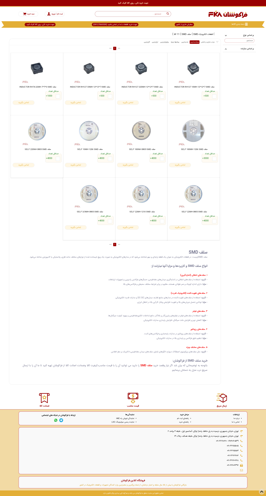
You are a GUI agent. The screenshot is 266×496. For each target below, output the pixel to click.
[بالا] (262, 492)
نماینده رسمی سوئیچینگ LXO (123, 422)
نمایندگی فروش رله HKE (125, 418)
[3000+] (214, 159)
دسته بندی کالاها (238, 24)
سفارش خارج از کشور (184, 24)
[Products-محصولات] (216, 34)
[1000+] (58, 96)
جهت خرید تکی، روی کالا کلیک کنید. (40, 24)
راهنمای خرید (184, 422)
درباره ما (237, 418)
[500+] (214, 96)
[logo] (227, 14)
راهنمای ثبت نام (183, 418)
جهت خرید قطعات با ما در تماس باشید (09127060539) (115, 24)
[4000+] (162, 159)
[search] (133, 14)
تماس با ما (236, 422)
